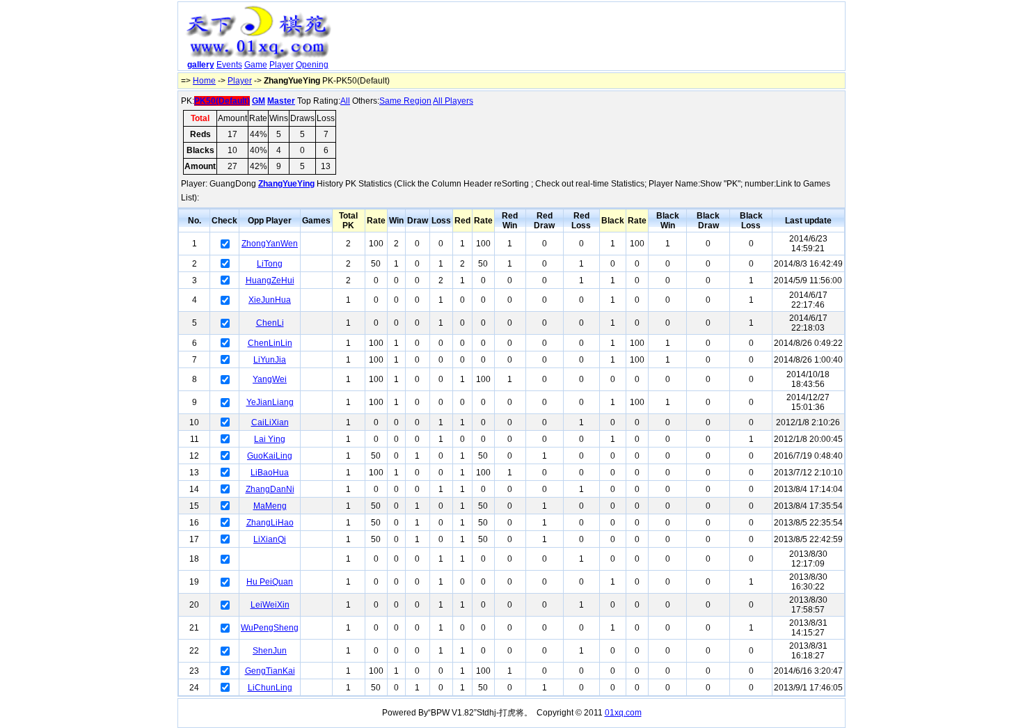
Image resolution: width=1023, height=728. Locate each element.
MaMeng (270, 506)
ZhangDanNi (270, 489)
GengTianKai (270, 671)
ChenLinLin (270, 343)
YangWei (270, 379)
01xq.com (623, 713)
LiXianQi (269, 539)
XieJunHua (269, 300)
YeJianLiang (270, 402)
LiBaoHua (270, 472)
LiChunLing (270, 688)
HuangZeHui (270, 280)
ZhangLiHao (270, 523)
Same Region (405, 101)
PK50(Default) (222, 101)
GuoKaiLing (269, 456)
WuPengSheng (270, 628)
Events (229, 65)
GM (258, 101)
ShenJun (270, 651)
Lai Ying (269, 439)
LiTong (270, 264)
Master (281, 101)
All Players (453, 101)
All (345, 101)
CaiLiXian (270, 422)
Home (204, 81)
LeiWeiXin (270, 605)
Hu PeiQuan (269, 582)
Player (281, 65)
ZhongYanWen (269, 243)
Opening (312, 65)
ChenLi (270, 323)
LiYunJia (269, 360)
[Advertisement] (590, 39)
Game (255, 65)
